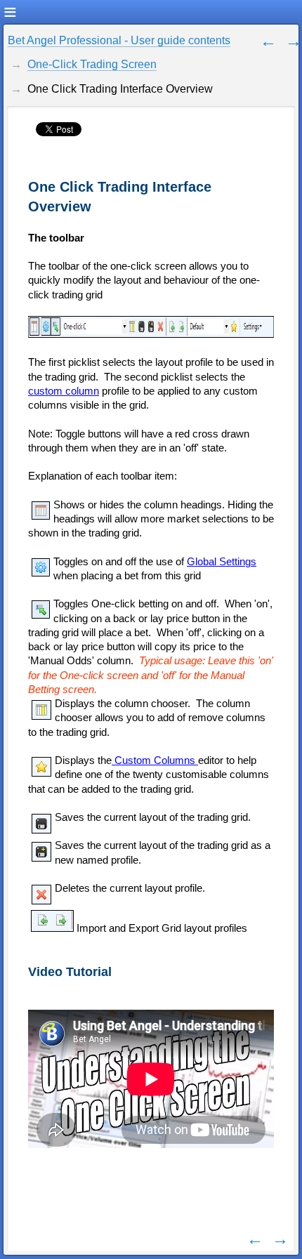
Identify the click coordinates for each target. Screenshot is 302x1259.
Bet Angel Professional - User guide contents (119, 40)
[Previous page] (268, 40)
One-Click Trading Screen (92, 64)
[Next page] (293, 40)
